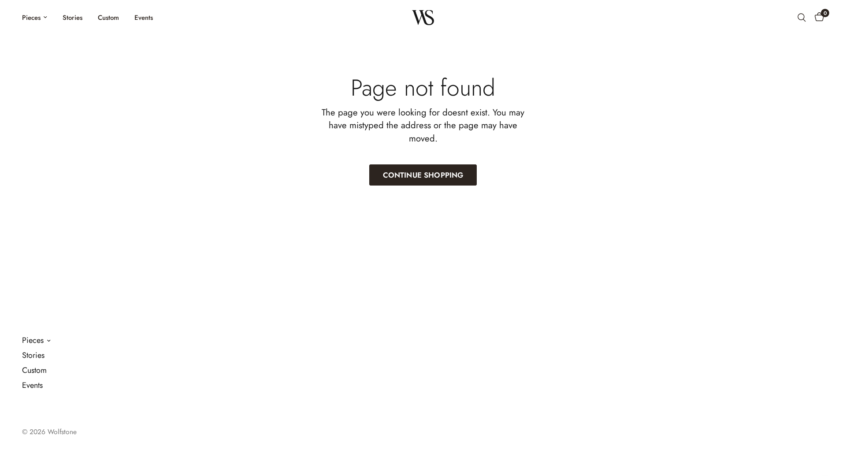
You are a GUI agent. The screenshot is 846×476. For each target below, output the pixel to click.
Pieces (31, 17)
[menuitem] (38, 17)
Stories (72, 17)
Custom (108, 17)
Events (143, 17)
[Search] (801, 17)
